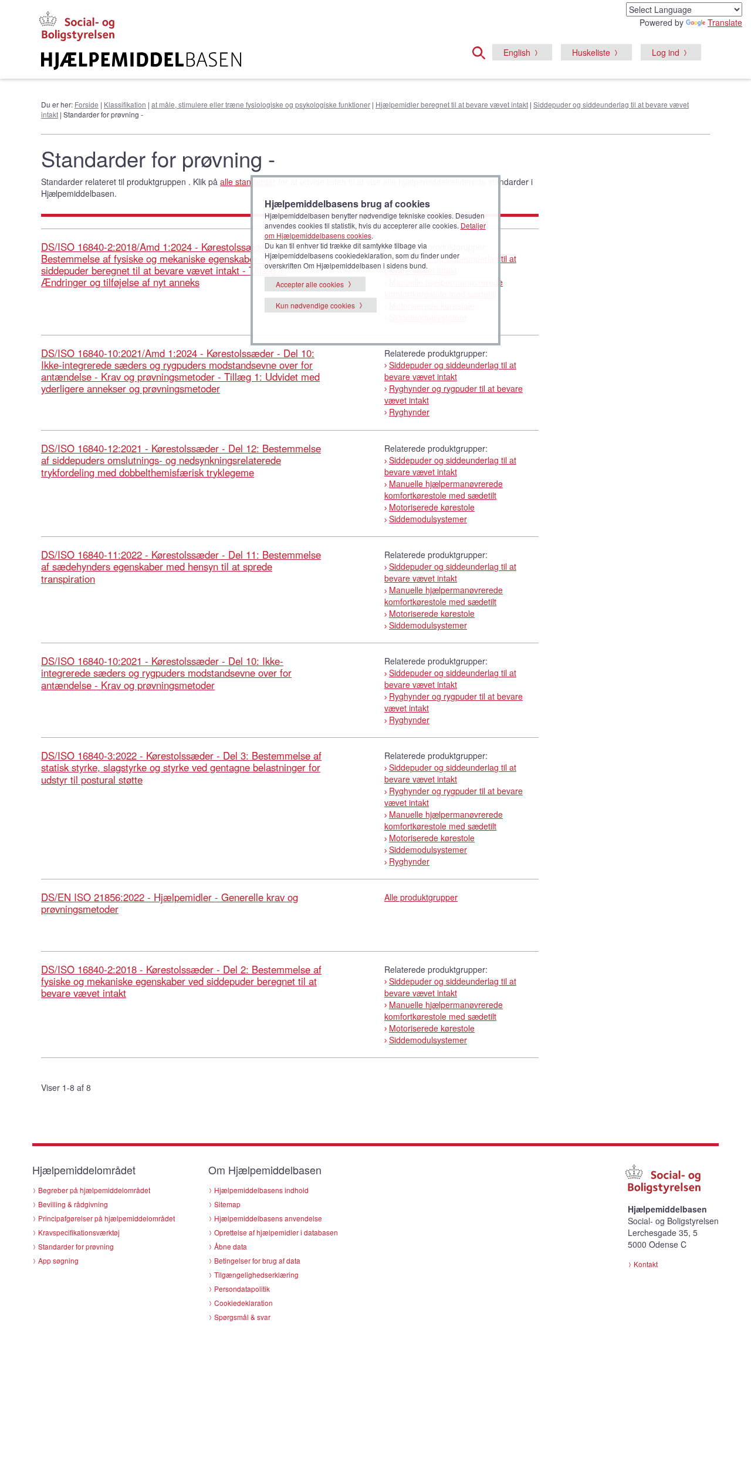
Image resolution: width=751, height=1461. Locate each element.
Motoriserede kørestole (432, 507)
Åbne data (230, 1246)
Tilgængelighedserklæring (256, 1274)
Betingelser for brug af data (257, 1260)
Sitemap (227, 1204)
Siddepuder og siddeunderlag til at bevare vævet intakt (450, 370)
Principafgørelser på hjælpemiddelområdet (106, 1218)
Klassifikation (125, 104)
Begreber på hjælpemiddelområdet (94, 1190)
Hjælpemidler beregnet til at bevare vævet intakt (452, 104)
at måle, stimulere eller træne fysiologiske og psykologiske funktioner (260, 104)
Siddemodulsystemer (428, 519)
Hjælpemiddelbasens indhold (261, 1190)
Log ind (665, 52)
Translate (725, 22)
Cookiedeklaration (243, 1303)
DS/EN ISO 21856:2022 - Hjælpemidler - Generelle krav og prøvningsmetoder (169, 903)
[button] (482, 51)
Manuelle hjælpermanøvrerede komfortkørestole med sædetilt (443, 489)
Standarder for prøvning (76, 1246)
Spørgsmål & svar (242, 1317)
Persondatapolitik (242, 1289)
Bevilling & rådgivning (73, 1204)
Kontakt (646, 1264)
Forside (87, 104)
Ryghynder (409, 412)
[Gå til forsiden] (232, 61)
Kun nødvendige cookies (315, 305)
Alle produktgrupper (421, 897)
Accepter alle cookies (310, 284)
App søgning (58, 1260)
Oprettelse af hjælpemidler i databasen (276, 1232)
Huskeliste (591, 52)
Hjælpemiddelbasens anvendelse (268, 1218)
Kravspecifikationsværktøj (79, 1232)
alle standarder (248, 181)
